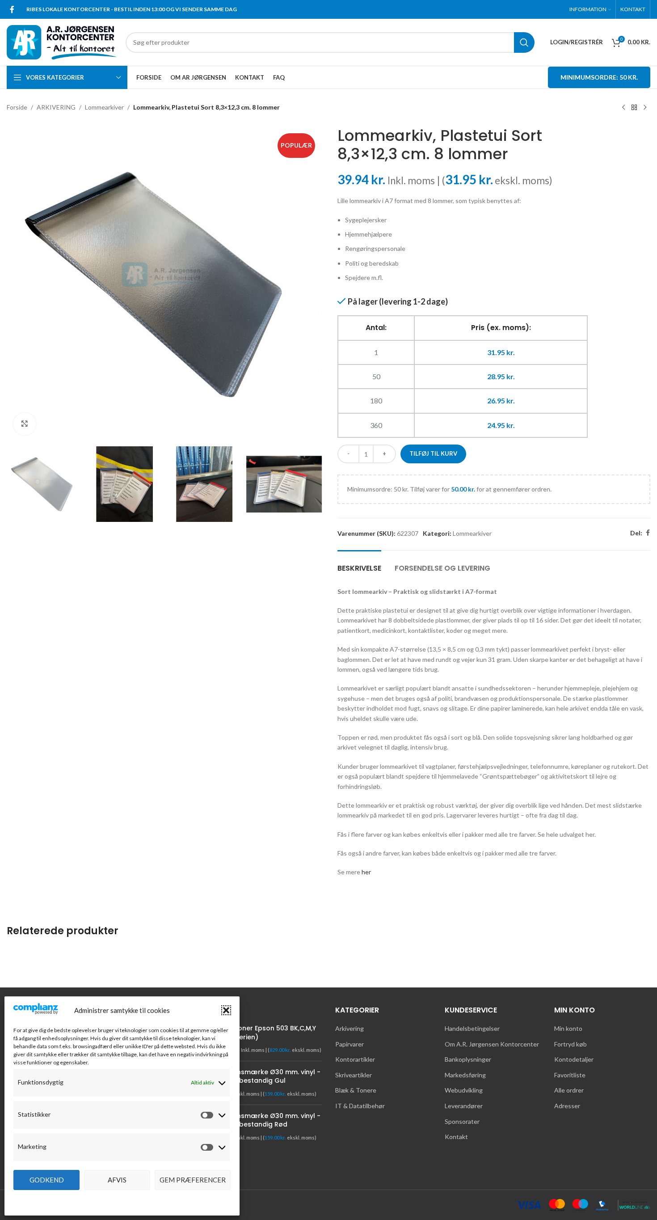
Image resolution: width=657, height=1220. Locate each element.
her (366, 872)
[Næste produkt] (645, 107)
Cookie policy (118, 1199)
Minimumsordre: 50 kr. (599, 77)
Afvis (117, 1180)
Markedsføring (465, 1075)
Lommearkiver (104, 107)
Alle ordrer (569, 1090)
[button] (226, 1010)
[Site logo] (62, 41)
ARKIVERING (56, 107)
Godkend (46, 1180)
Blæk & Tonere (355, 1090)
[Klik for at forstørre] (24, 424)
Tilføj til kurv (433, 453)
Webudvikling (464, 1090)
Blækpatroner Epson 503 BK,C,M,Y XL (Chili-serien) (261, 1033)
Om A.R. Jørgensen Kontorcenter (492, 1044)
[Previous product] (623, 107)
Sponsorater (462, 1121)
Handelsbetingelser (472, 1028)
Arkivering (349, 1028)
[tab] (359, 563)
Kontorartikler (355, 1059)
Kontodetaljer (574, 1059)
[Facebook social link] (12, 9)
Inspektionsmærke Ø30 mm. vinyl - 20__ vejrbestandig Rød (263, 1120)
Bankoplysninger (468, 1059)
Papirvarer (349, 1044)
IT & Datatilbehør (360, 1106)
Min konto (568, 1028)
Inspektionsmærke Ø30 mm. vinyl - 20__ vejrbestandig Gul (263, 1076)
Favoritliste (569, 1075)
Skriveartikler (353, 1075)
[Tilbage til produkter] (634, 107)
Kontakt (456, 1136)
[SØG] (524, 42)
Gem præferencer (193, 1180)
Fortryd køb (570, 1044)
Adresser (567, 1106)
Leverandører (464, 1106)
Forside (17, 107)
